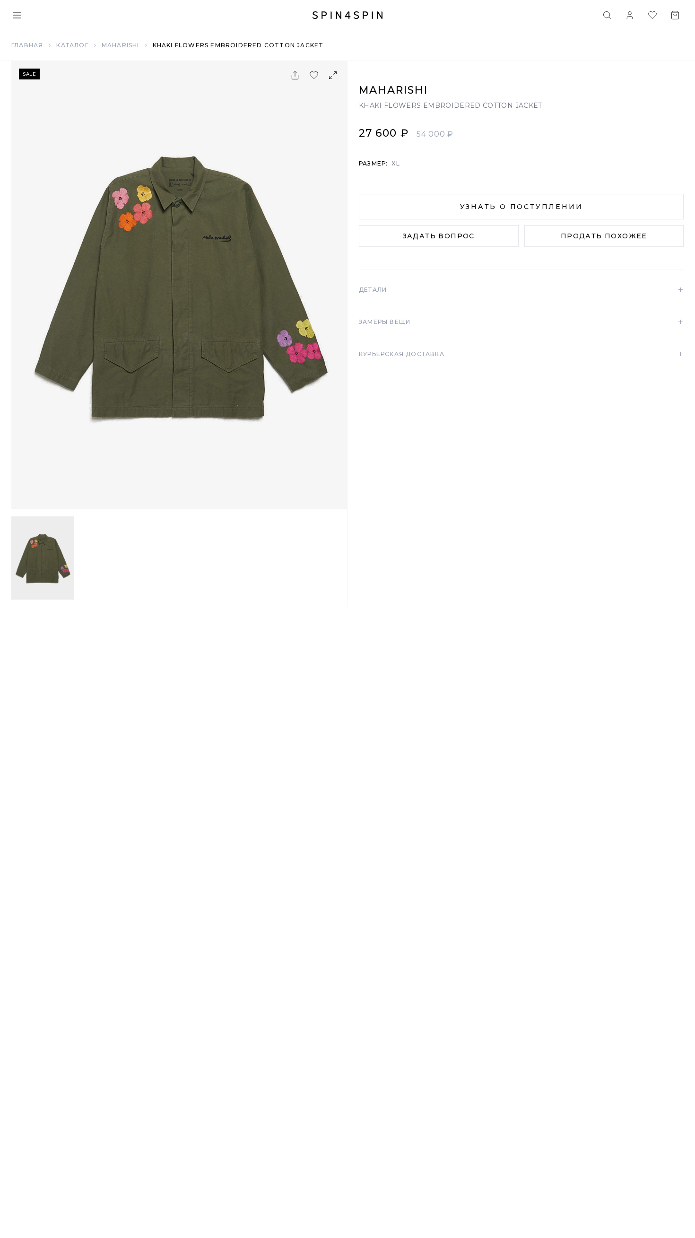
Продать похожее (604, 236)
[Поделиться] (295, 75)
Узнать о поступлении (521, 206)
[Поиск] (607, 15)
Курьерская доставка (521, 354)
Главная (27, 45)
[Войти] (629, 15)
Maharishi (120, 45)
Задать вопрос (439, 236)
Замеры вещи (521, 322)
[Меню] (17, 15)
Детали (521, 290)
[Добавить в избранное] (314, 75)
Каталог (72, 45)
